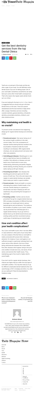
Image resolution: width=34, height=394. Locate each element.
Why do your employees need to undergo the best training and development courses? (8, 300)
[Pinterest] (11, 58)
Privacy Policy (26, 380)
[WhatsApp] (14, 58)
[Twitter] (7, 58)
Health (13, 5)
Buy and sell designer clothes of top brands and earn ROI (25, 299)
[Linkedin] (18, 332)
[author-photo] (17, 317)
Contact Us (25, 381)
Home (3, 5)
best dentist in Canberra (12, 278)
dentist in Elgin (23, 102)
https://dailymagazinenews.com (17, 321)
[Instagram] (15, 332)
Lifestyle (8, 5)
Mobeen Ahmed (7, 54)
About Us (25, 384)
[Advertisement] (17, 24)
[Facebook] (3, 58)
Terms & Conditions (25, 377)
